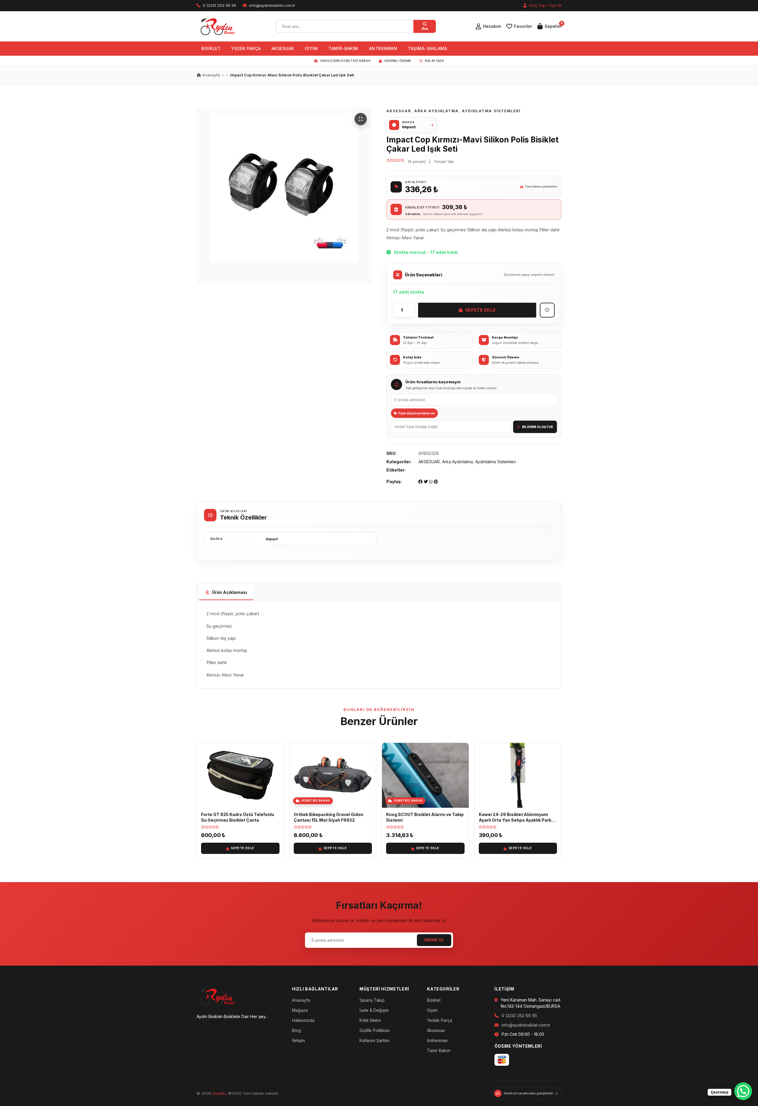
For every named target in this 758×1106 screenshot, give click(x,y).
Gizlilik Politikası (374, 1030)
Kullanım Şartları (374, 1040)
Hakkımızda (303, 1020)
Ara (425, 28)
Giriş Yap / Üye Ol (544, 5)
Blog (296, 1030)
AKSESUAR (283, 48)
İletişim (298, 1040)
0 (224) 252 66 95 (519, 1015)
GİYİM (311, 48)
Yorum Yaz (444, 161)
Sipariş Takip (372, 1000)
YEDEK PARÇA (246, 48)
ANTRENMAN (383, 48)
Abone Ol (434, 940)
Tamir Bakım (438, 1050)
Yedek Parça (439, 1020)
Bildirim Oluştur (537, 427)
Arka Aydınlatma (436, 111)
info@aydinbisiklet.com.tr (526, 1025)
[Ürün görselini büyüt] (284, 195)
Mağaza (300, 1010)
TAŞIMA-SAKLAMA (427, 48)
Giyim (432, 1010)
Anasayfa (210, 75)
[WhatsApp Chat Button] (743, 1091)
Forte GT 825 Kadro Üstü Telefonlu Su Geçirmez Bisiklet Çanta (237, 817)
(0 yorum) (416, 161)
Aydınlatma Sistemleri (491, 111)
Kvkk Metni (370, 1020)
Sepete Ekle (480, 310)
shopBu (219, 1093)
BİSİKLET (211, 48)
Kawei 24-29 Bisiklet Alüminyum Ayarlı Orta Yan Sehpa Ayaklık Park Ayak (515, 820)
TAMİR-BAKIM (343, 48)
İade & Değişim (374, 1010)
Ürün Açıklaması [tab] (229, 592)
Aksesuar (436, 1030)
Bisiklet (434, 1000)
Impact (271, 539)
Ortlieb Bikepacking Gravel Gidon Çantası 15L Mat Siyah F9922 (328, 817)
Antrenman (437, 1040)
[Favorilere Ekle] (547, 310)
